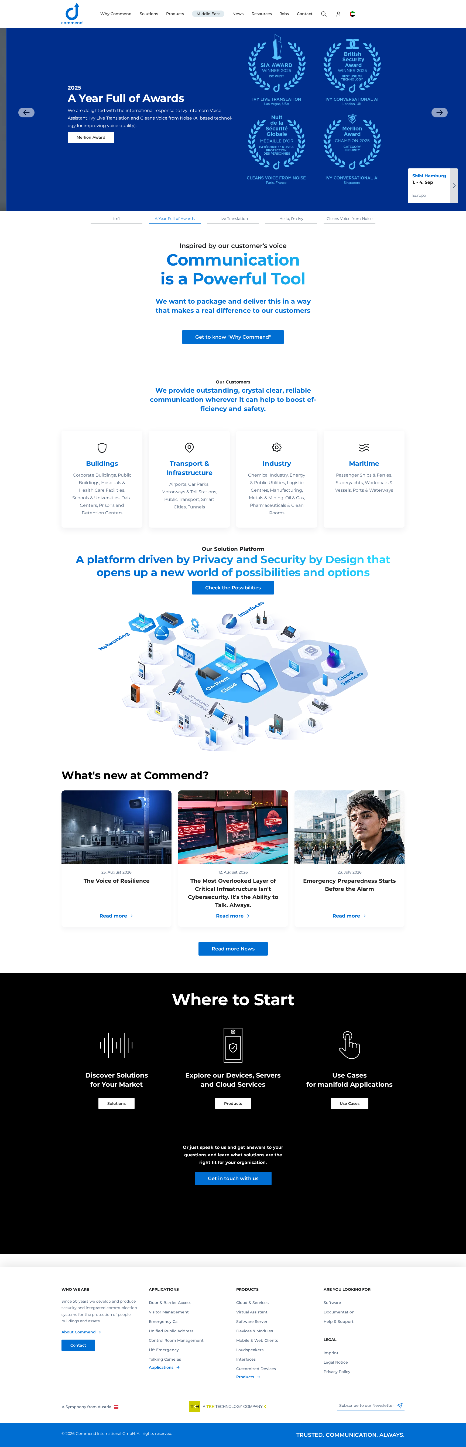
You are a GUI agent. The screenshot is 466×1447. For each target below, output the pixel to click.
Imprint (331, 1352)
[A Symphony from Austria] (89, 1406)
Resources (262, 13)
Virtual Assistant (252, 1312)
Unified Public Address (171, 1331)
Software (332, 1302)
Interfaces (246, 1359)
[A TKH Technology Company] (227, 1406)
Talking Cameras (165, 1359)
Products (175, 13)
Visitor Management (169, 1312)
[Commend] (72, 14)
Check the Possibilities (233, 588)
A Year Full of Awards (175, 218)
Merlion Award (84, 137)
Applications (161, 1367)
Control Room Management (176, 1340)
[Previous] (26, 112)
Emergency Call (164, 1321)
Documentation (339, 1312)
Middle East (208, 13)
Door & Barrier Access (170, 1302)
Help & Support (339, 1321)
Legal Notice (336, 1362)
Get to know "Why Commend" (233, 337)
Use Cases (349, 1103)
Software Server (252, 1321)
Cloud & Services (252, 1302)
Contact (305, 13)
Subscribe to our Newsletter (367, 1405)
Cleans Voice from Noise (349, 218)
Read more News (233, 949)
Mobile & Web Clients (257, 1340)
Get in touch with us (233, 1178)
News (238, 13)
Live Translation (233, 218)
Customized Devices (256, 1368)
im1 (116, 218)
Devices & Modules (254, 1331)
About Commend (78, 1332)
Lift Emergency (164, 1349)
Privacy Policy (337, 1371)
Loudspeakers (249, 1349)
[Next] (439, 112)
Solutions (149, 13)
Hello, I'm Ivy (291, 218)
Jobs (284, 13)
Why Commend (116, 13)
